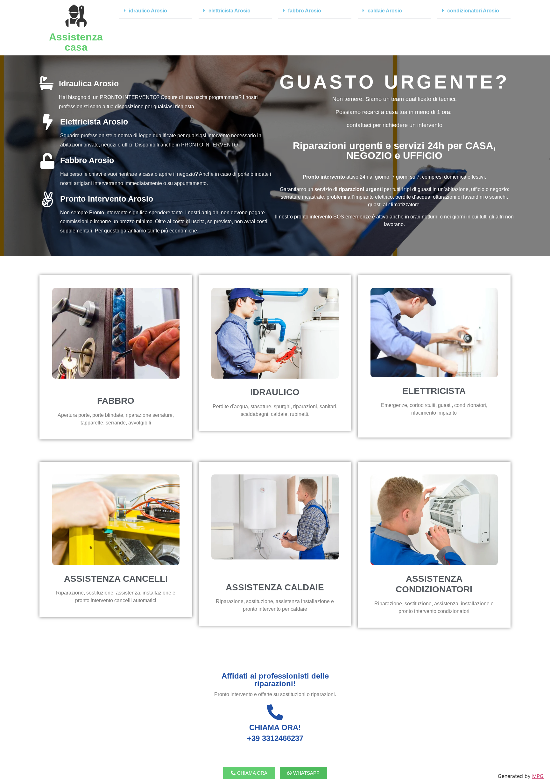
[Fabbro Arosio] (47, 161)
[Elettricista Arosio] (47, 122)
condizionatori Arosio (473, 10)
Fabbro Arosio (87, 160)
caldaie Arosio (385, 10)
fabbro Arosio (304, 10)
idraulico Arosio (148, 10)
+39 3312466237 (275, 738)
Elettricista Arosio (94, 121)
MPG (538, 776)
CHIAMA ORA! (275, 727)
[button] (155, 10)
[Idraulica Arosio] (46, 83)
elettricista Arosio (229, 10)
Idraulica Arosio (89, 83)
